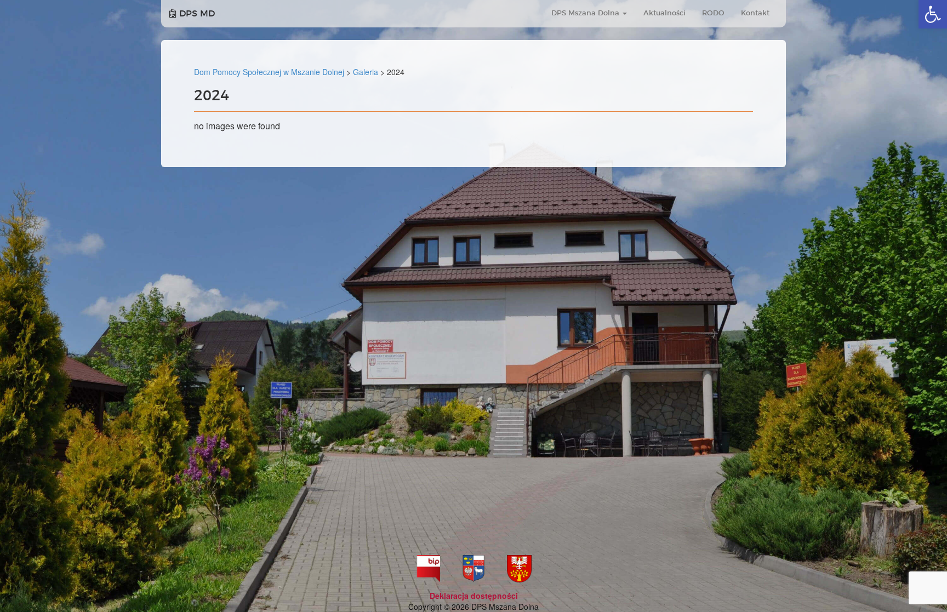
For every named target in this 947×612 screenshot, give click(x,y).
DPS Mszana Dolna (586, 13)
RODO (713, 13)
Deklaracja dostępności (474, 595)
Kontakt (755, 13)
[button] (933, 14)
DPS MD (195, 13)
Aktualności (664, 13)
